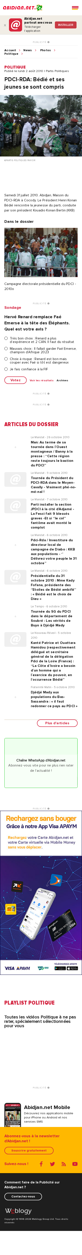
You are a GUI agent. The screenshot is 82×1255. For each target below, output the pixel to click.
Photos (45, 50)
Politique (11, 53)
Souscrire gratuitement (29, 1150)
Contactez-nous (23, 1196)
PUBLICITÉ (40, 42)
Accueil (10, 50)
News (27, 50)
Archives (62, 380)
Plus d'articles (57, 723)
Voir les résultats (42, 380)
